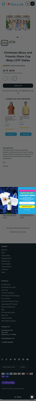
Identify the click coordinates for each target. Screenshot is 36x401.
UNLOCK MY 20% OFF (27, 206)
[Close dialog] (35, 187)
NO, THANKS (27, 209)
